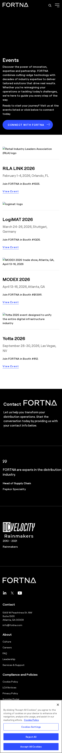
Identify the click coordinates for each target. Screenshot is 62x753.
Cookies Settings (31, 726)
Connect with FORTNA (26, 124)
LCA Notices (9, 687)
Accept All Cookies (31, 746)
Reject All (31, 736)
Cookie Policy (10, 681)
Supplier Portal (11, 699)
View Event (11, 191)
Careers (7, 647)
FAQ (5, 653)
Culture (7, 641)
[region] (31, 726)
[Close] (58, 704)
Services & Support (13, 664)
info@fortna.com (12, 625)
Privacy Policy (10, 693)
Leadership (9, 659)
